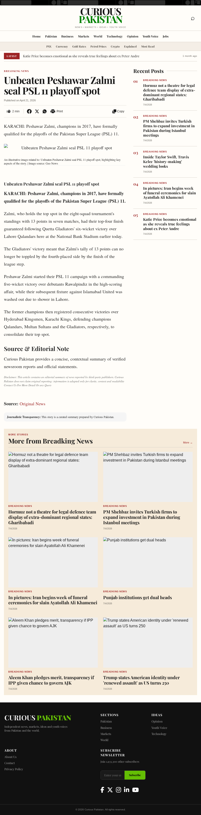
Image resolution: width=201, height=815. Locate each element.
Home (36, 36)
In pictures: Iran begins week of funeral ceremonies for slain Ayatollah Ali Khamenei (169, 193)
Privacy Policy (13, 769)
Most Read (148, 46)
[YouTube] (135, 789)
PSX (48, 46)
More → (188, 442)
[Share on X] (37, 111)
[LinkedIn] (126, 789)
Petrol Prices (98, 46)
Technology (115, 36)
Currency (62, 46)
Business (67, 36)
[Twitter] (110, 789)
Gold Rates (79, 46)
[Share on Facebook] (29, 111)
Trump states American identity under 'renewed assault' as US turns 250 (141, 680)
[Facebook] (102, 789)
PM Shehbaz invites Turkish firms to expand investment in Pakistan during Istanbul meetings (169, 128)
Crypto (115, 46)
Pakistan (51, 36)
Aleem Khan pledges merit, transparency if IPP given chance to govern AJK (51, 680)
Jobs (166, 36)
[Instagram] (118, 789)
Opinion (132, 36)
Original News (32, 404)
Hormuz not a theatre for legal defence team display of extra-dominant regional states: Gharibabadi (169, 92)
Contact (9, 763)
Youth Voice (150, 36)
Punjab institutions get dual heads (137, 597)
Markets (83, 36)
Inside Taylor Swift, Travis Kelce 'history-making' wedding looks (166, 161)
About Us (10, 757)
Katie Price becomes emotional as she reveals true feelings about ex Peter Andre (81, 56)
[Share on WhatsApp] (44, 111)
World (98, 36)
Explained (130, 46)
